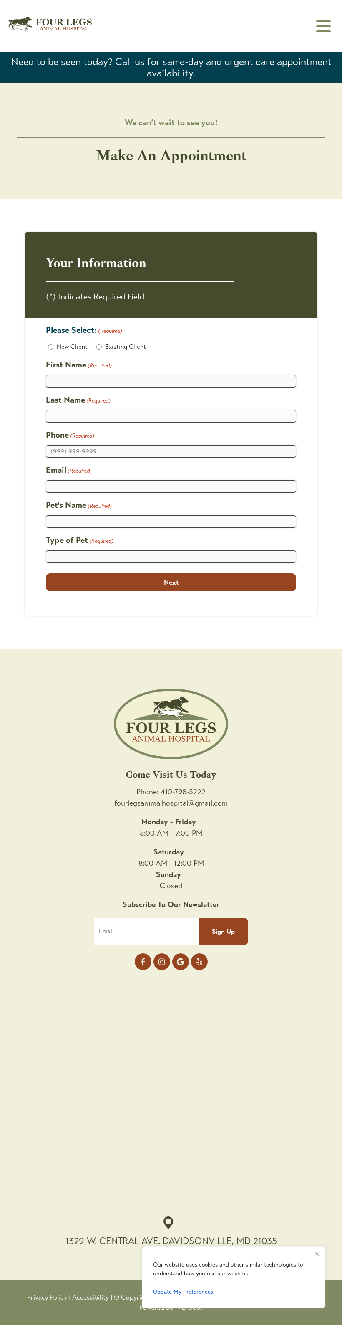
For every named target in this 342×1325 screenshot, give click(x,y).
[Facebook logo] (143, 961)
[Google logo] (180, 961)
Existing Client (125, 346)
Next (171, 582)
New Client (72, 346)
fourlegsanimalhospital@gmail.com (171, 803)
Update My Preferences (183, 1291)
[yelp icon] (199, 961)
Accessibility (90, 1297)
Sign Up (223, 931)
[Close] (317, 1254)
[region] (233, 1277)
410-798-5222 (183, 791)
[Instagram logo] (161, 961)
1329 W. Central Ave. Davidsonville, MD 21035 (171, 1240)
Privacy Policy (47, 1297)
